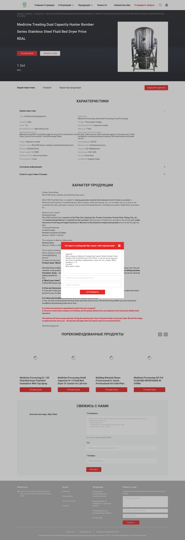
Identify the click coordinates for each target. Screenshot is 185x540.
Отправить (92, 292)
